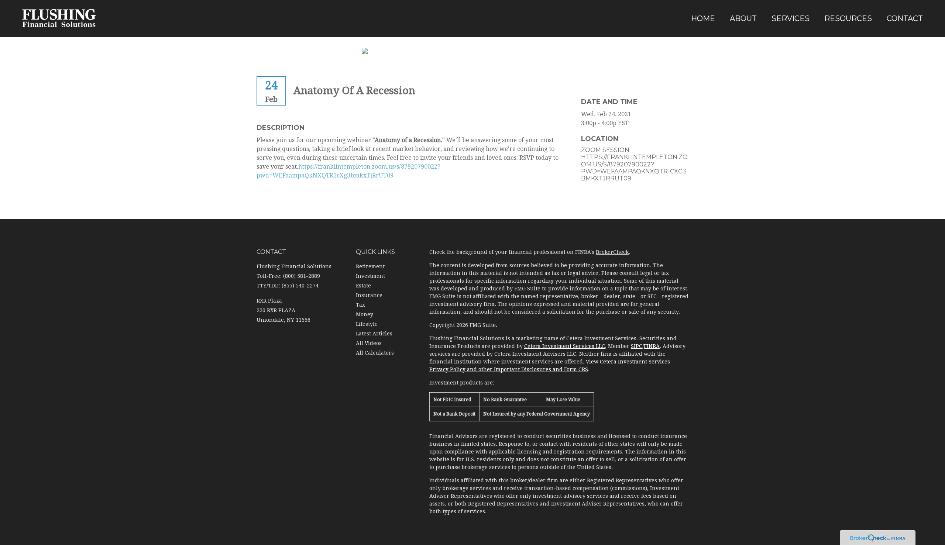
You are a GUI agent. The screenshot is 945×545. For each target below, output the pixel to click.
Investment (370, 276)
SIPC (636, 346)
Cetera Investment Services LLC (564, 346)
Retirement (370, 266)
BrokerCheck (612, 252)
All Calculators (375, 353)
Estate (363, 286)
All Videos (369, 343)
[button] (743, 18)
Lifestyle (367, 324)
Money (364, 314)
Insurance (369, 295)
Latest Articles (374, 334)
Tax (360, 305)
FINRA (652, 346)
